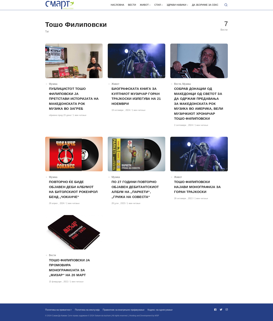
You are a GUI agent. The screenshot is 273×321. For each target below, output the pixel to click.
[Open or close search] (225, 5)
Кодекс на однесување (160, 309)
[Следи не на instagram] (226, 309)
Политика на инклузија (87, 309)
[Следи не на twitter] (221, 309)
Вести (177, 84)
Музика (53, 84)
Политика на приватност (58, 309)
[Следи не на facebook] (216, 309)
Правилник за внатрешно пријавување (123, 309)
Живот (115, 84)
